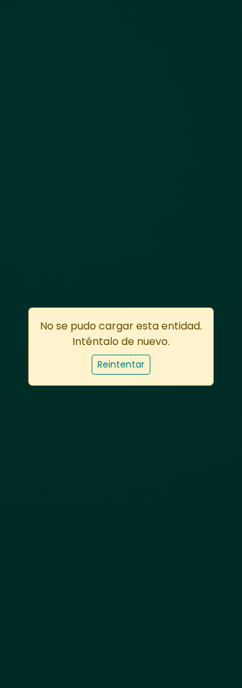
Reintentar (121, 364)
